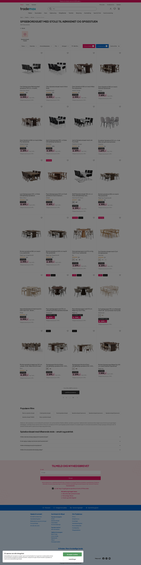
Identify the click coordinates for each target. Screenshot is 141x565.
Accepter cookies (72, 554)
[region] (43, 556)
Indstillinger (72, 559)
